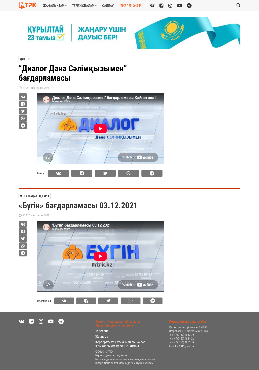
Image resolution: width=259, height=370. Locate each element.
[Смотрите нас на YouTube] (50, 321)
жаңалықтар (54, 6)
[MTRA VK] (152, 5)
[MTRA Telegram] (189, 5)
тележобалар (83, 6)
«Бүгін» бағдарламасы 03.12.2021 (78, 205)
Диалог (25, 59)
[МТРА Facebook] (161, 5)
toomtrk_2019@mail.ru (181, 346)
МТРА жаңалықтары (34, 196)
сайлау (108, 6)
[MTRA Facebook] (31, 321)
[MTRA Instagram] (170, 5)
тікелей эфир (130, 6)
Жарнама (101, 337)
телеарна (101, 331)
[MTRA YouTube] (179, 5)
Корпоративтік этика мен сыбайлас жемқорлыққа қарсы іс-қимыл (120, 344)
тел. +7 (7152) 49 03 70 (181, 342)
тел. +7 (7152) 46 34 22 (181, 338)
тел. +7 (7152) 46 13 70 (181, 334)
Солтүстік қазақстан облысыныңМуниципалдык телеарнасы (118, 323)
